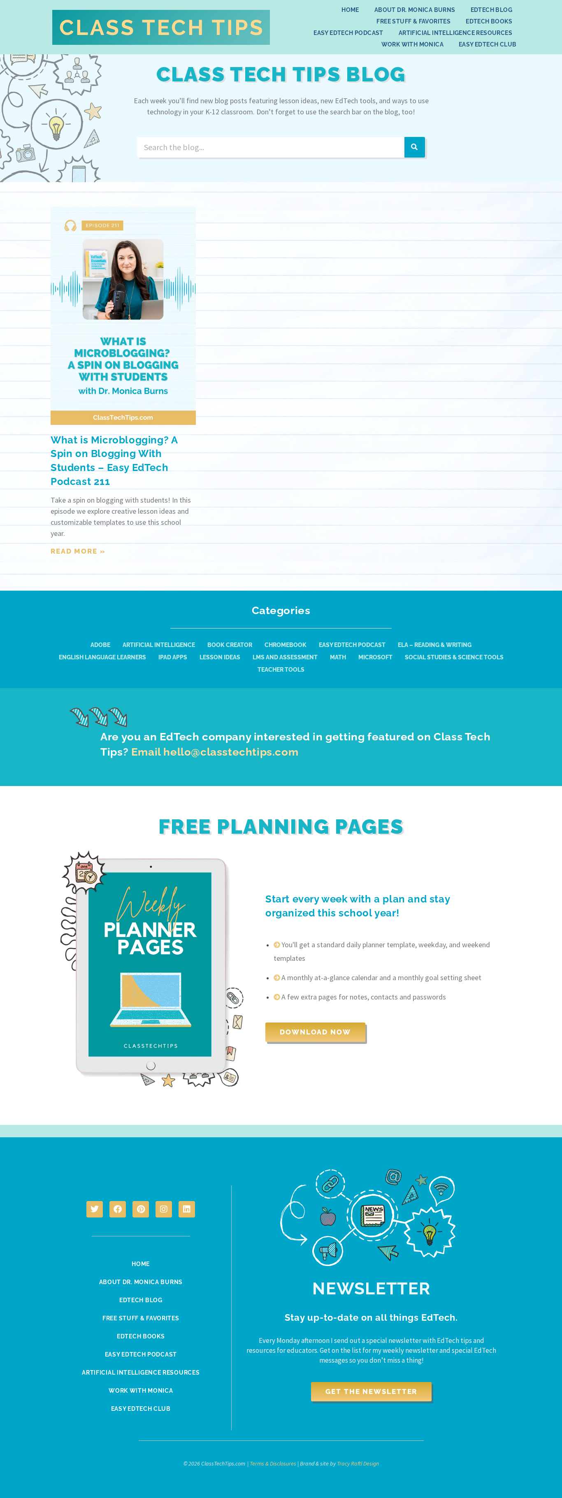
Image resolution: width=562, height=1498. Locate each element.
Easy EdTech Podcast (348, 33)
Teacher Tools (281, 669)
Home (350, 10)
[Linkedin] (187, 1209)
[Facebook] (117, 1209)
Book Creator (229, 645)
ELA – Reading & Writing (434, 645)
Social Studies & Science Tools (454, 657)
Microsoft (375, 657)
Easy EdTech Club (487, 44)
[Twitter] (94, 1209)
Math (338, 657)
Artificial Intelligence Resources (455, 33)
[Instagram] (164, 1209)
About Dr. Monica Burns (414, 10)
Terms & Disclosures (273, 1463)
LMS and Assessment (285, 657)
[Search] (414, 147)
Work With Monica (412, 44)
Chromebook (286, 645)
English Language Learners (102, 657)
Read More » (78, 551)
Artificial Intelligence (159, 645)
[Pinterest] (140, 1209)
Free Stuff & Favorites (413, 21)
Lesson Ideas (220, 657)
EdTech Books (489, 21)
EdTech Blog (491, 10)
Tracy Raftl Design (358, 1463)
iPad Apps (172, 657)
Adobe (100, 645)
